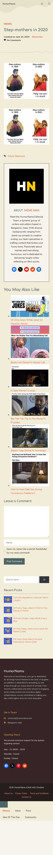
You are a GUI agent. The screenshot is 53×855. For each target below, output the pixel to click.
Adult (11, 156)
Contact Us (26, 797)
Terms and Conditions (39, 793)
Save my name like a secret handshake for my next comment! (27, 550)
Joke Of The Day (11, 817)
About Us (8, 793)
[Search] (44, 579)
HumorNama (9, 3)
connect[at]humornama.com (20, 718)
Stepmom (20, 156)
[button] (49, 4)
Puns (28, 810)
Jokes (18, 810)
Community (30, 817)
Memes (8, 23)
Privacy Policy (21, 793)
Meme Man (37, 36)
